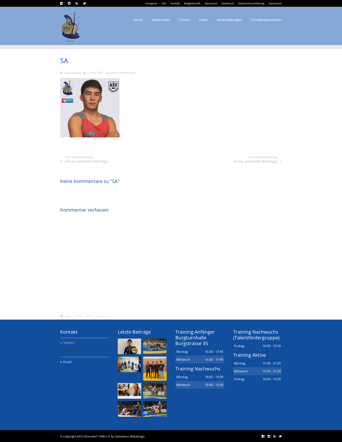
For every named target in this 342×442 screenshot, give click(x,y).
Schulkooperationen (266, 19)
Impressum (275, 3)
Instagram (151, 3)
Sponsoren (211, 3)
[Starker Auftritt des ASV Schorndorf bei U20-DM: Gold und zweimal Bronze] (154, 369)
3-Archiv (79, 316)
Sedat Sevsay (72, 73)
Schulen (89, 316)
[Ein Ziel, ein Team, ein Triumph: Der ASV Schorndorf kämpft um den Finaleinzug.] (154, 409)
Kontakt (175, 3)
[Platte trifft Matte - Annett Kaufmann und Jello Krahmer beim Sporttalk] (129, 391)
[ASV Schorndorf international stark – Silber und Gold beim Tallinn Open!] (129, 364)
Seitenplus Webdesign (130, 436)
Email (67, 362)
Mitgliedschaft (192, 3)
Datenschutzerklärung (251, 3)
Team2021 (101, 316)
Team (203, 19)
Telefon (68, 343)
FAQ (163, 3)
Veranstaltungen (229, 19)
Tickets (184, 19)
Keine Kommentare (122, 73)
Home (138, 19)
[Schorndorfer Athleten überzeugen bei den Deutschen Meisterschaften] (129, 346)
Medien (69, 316)
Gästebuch (227, 3)
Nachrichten (161, 19)
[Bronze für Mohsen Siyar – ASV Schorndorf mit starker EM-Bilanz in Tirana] (154, 346)
